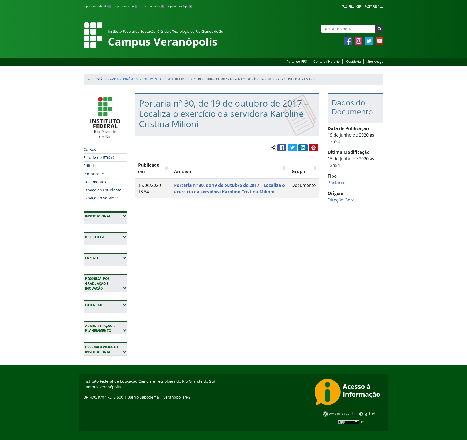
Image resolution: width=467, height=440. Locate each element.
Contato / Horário (326, 61)
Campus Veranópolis (123, 79)
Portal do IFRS (296, 61)
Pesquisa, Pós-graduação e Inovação (106, 283)
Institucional (106, 216)
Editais (90, 165)
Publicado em (148, 168)
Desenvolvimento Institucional (106, 349)
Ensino (106, 257)
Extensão (106, 304)
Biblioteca (106, 236)
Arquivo (182, 171)
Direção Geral (342, 200)
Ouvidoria (353, 61)
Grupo (298, 171)
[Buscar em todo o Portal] (379, 29)
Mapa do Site (374, 6)
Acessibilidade (352, 6)
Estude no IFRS (97, 157)
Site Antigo (375, 61)
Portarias (92, 173)
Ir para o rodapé (179, 6)
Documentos (152, 79)
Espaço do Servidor (101, 197)
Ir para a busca (152, 6)
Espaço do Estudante (102, 190)
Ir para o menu (125, 6)
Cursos (90, 149)
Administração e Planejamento (106, 328)
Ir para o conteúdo (97, 6)
